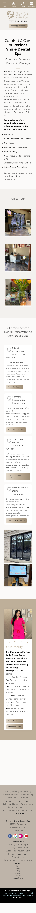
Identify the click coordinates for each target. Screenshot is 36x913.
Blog (18, 871)
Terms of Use (23, 893)
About (18, 868)
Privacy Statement (10, 893)
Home (18, 866)
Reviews (18, 873)
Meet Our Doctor (14, 387)
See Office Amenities (16, 429)
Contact (18, 876)
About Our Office (14, 727)
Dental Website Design (22, 895)
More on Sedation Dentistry (15, 476)
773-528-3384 (18, 21)
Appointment (18, 878)
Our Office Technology (16, 520)
